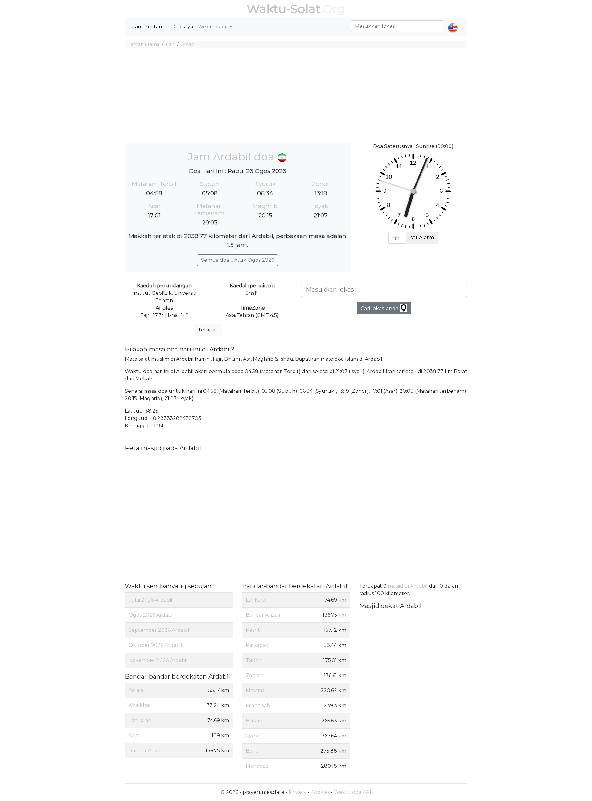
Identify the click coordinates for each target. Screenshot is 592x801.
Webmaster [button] (213, 27)
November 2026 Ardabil (158, 660)
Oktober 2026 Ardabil (155, 645)
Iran (170, 44)
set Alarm (422, 237)
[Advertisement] (296, 96)
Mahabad (257, 766)
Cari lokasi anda (380, 308)
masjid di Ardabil (408, 586)
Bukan (254, 721)
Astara (136, 690)
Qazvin (254, 736)
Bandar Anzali (146, 751)
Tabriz (253, 660)
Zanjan (254, 675)
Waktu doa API (352, 792)
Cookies (320, 792)
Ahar (134, 735)
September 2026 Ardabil (159, 630)
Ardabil (189, 44)
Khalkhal (139, 705)
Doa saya (182, 27)
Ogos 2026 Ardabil (151, 615)
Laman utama (149, 27)
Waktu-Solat (283, 9)
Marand (255, 690)
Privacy (297, 792)
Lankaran (140, 720)
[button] (452, 22)
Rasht (253, 630)
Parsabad (257, 645)
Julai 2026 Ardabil (150, 600)
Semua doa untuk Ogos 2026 (237, 260)
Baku (252, 751)
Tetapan (208, 330)
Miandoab (258, 706)
